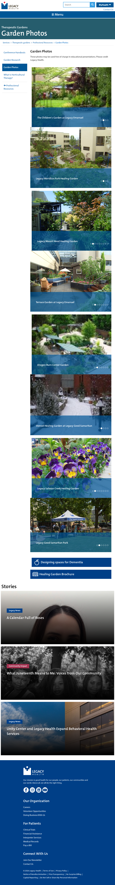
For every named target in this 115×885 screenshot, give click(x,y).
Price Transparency (56, 867)
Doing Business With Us (34, 808)
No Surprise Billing (73, 867)
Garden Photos (11, 67)
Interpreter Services (32, 830)
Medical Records (31, 834)
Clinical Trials (29, 822)
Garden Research (12, 59)
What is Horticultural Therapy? (14, 76)
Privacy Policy (61, 864)
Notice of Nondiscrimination (35, 867)
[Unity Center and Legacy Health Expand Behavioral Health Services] (57, 721)
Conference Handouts (14, 52)
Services (6, 42)
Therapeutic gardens (21, 42)
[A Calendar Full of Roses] (57, 610)
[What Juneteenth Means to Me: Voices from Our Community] (57, 666)
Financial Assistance (32, 826)
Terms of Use (48, 864)
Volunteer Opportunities (34, 804)
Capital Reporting (30, 870)
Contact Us (108, 9)
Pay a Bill (27, 838)
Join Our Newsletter (32, 853)
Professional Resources (43, 42)
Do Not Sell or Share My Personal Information (58, 870)
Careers (26, 800)
